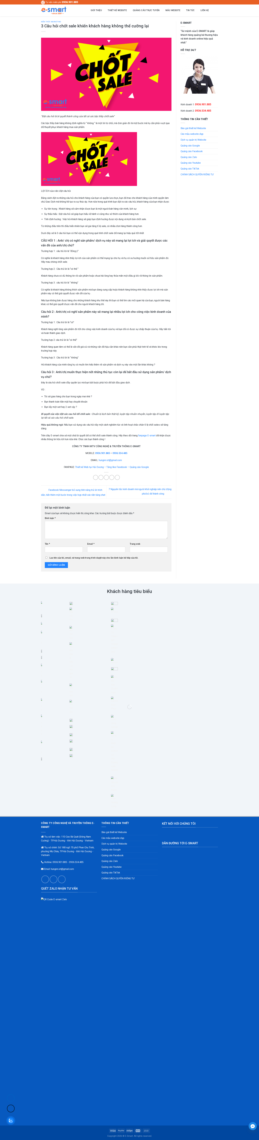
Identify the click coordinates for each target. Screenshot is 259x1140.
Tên (47, 544)
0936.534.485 (120, 453)
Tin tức (190, 10)
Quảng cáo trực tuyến (146, 10)
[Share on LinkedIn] (117, 477)
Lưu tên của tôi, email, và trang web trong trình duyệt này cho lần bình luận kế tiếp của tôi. (93, 558)
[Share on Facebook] (95, 477)
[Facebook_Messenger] (253, 1126)
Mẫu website (172, 10)
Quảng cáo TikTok (190, 168)
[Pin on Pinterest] (111, 477)
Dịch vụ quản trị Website (193, 139)
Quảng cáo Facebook (192, 151)
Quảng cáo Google (190, 145)
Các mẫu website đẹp (192, 134)
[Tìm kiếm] (214, 10)
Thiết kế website (117, 10)
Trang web (135, 544)
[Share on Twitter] (100, 477)
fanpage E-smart (147, 435)
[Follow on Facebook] (208, 2)
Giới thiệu (96, 10)
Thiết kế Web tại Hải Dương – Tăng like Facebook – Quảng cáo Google (112, 467)
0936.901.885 (70, 2)
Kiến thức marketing (51, 22)
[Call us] (53, 879)
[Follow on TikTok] (11, 1108)
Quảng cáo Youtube (191, 162)
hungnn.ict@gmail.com (110, 460)
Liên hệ (205, 10)
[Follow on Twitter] (211, 2)
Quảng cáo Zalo (189, 157)
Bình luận (50, 518)
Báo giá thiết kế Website (193, 128)
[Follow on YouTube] (216, 2)
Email (90, 544)
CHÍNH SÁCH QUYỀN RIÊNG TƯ (197, 174)
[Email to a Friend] (106, 477)
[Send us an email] (213, 2)
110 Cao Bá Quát (70, 836)
